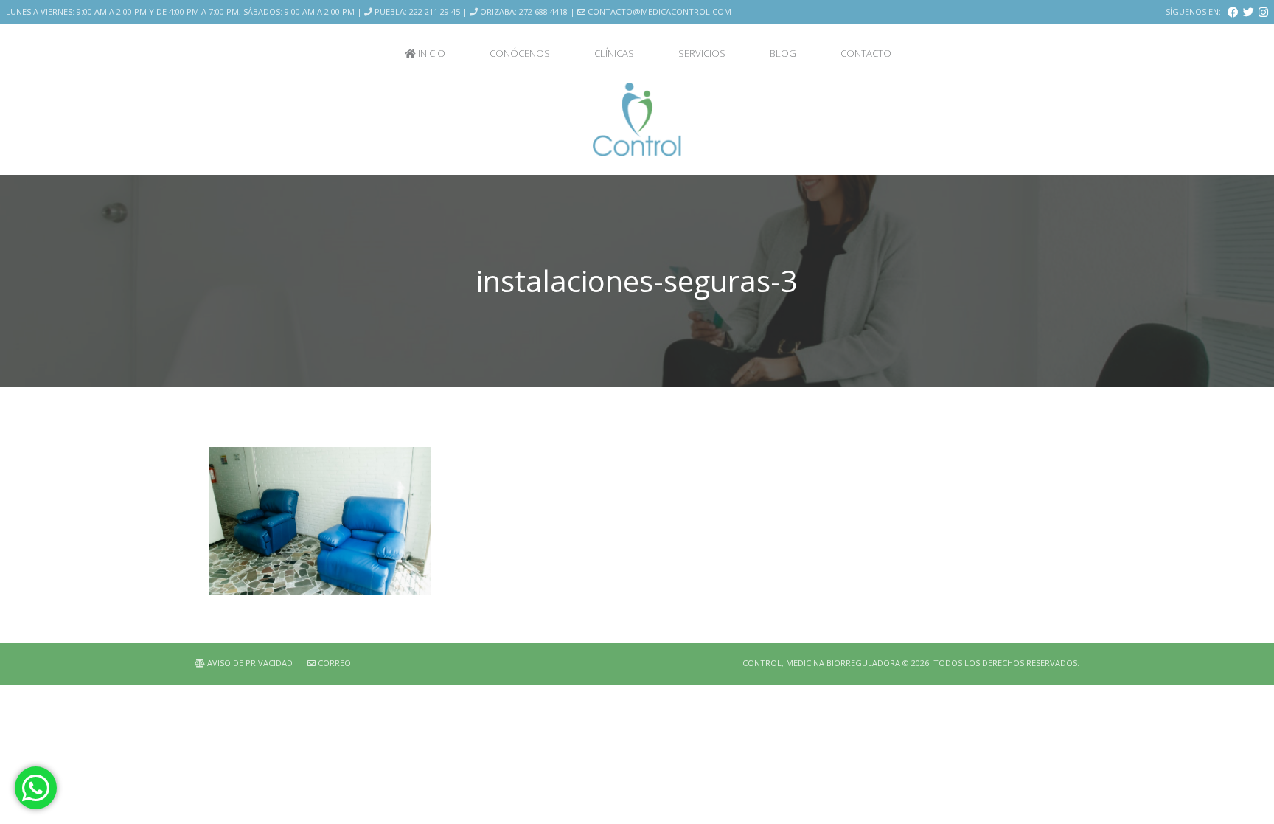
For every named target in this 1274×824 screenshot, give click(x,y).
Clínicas (614, 53)
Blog (783, 53)
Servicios (701, 53)
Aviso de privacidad (249, 662)
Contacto (865, 53)
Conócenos (520, 53)
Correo (333, 662)
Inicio (430, 53)
